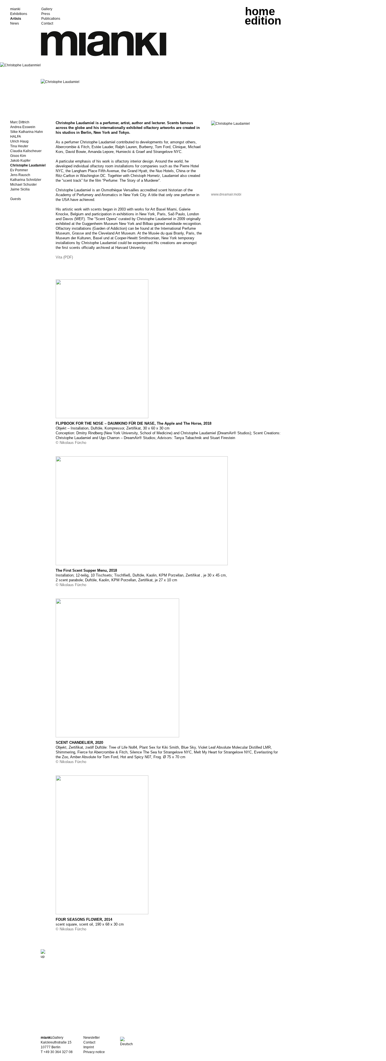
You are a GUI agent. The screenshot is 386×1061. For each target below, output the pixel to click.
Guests (15, 199)
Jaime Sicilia (20, 189)
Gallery (46, 9)
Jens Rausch (20, 175)
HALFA (15, 137)
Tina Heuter (19, 146)
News (14, 23)
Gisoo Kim (18, 156)
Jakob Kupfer (20, 161)
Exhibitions (18, 14)
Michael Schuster (23, 185)
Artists (15, 19)
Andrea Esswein (22, 127)
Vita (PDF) (64, 257)
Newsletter (91, 1038)
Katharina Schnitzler (25, 180)
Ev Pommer (19, 170)
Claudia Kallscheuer (26, 151)
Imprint (88, 1047)
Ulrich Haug (19, 141)
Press (45, 14)
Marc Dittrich (19, 122)
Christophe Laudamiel (27, 165)
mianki (15, 9)
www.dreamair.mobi (226, 194)
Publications (50, 19)
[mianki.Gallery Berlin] (103, 55)
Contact (47, 23)
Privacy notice (94, 1052)
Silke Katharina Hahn (26, 132)
